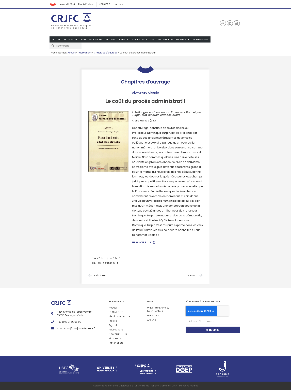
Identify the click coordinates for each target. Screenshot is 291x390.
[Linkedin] (230, 23)
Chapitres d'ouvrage (106, 52)
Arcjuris (119, 4)
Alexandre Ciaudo (145, 92)
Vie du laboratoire (91, 39)
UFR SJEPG (104, 4)
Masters (181, 39)
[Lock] (237, 23)
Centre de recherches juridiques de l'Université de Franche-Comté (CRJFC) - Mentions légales (145, 385)
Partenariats (200, 39)
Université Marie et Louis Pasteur (76, 4)
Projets (110, 39)
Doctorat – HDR (160, 39)
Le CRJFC (69, 39)
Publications (139, 39)
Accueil (56, 39)
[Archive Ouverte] (223, 23)
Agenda (123, 39)
